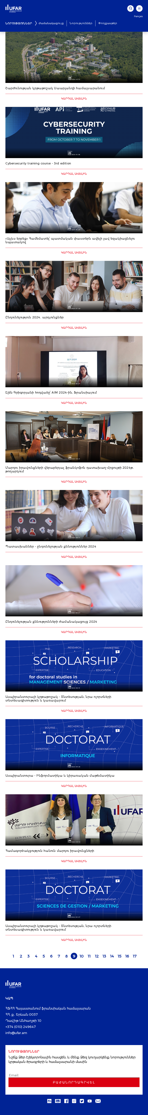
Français (138, 16)
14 (112, 956)
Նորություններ (81, 23)
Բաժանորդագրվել (74, 1082)
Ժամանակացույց (51, 23)
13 (104, 956)
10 (82, 956)
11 (89, 956)
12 (97, 956)
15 (119, 956)
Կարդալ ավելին (74, 98)
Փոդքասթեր (107, 23)
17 (135, 956)
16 (127, 956)
